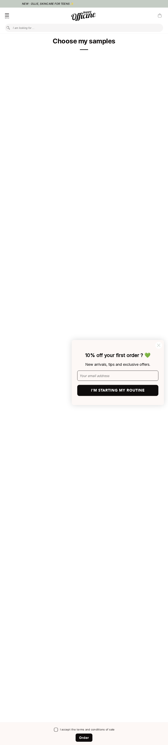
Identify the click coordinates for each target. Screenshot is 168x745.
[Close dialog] (158, 345)
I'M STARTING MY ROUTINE (118, 390)
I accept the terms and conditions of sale (87, 729)
